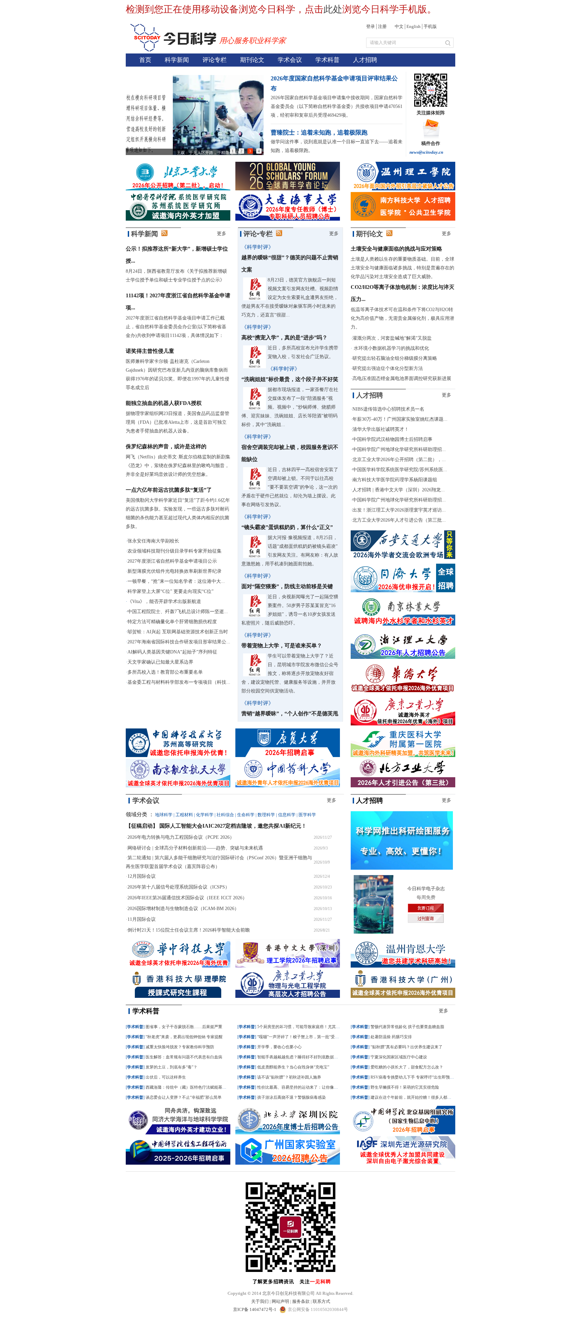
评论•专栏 (258, 233)
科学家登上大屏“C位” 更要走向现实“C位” (170, 591)
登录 (370, 26)
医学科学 (307, 814)
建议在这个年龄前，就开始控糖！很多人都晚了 (413, 1097)
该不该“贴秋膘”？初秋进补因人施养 (289, 1077)
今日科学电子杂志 (426, 888)
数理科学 (266, 814)
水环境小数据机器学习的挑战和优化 (390, 348)
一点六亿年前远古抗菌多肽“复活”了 (169, 490)
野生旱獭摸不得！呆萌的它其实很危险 (405, 1087)
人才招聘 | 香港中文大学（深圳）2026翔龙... (398, 489)
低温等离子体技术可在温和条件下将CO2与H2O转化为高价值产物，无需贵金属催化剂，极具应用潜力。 (402, 318)
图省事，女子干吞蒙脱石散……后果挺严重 (184, 1026)
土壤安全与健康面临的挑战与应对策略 (396, 249)
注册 (382, 26)
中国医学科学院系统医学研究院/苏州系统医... (399, 469)
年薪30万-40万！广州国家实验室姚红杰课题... (400, 419)
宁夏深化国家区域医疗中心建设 (399, 1057)
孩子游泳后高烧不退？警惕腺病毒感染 (291, 1097)
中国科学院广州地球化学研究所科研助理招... (399, 449)
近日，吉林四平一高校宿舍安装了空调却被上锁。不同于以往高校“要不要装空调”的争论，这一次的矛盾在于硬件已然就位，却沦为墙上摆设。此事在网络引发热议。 (289, 487)
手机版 (430, 26)
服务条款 (301, 1301)
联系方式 (321, 1301)
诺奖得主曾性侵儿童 (150, 351)
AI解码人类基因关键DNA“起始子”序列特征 (172, 651)
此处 (332, 9)
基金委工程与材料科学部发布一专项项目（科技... (178, 682)
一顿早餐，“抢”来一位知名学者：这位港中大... (176, 581)
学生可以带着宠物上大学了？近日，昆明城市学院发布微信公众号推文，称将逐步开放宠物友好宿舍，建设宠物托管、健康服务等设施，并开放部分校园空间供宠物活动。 (289, 673)
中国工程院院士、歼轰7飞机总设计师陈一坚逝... (177, 611)
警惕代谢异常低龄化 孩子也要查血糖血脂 (407, 1026)
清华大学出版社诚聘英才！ (380, 429)
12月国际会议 (141, 876)
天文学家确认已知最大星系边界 (160, 662)
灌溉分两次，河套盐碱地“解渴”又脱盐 (392, 338)
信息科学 (287, 814)
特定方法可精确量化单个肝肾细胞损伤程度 (172, 621)
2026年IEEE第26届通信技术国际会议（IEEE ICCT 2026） (187, 897)
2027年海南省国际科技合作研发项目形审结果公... (178, 641)
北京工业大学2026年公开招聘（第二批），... (399, 459)
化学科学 (205, 814)
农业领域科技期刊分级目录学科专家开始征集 (174, 551)
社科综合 (225, 814)
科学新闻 (177, 60)
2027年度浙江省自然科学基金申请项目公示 (172, 561)
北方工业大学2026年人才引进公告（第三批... (399, 520)
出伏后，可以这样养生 (166, 1077)
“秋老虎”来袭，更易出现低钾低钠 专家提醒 (184, 1036)
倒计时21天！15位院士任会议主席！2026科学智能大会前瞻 (188, 930)
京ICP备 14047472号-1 (255, 1309)
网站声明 (280, 1301)
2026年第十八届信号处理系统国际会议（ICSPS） (178, 887)
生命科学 (246, 814)
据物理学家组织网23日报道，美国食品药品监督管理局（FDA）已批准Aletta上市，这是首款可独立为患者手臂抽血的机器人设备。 (177, 422)
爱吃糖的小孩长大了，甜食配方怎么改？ (407, 1067)
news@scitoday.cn (426, 152)
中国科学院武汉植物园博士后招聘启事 (392, 439)
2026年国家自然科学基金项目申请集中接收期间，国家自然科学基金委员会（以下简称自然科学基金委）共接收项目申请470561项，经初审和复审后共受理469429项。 (336, 106)
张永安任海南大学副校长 (153, 540)
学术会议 (290, 60)
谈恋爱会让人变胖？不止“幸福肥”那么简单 (184, 1097)
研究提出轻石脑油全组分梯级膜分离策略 (394, 358)
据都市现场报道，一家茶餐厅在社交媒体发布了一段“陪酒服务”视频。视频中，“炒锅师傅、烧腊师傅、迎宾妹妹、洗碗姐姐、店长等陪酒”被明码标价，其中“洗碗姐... (289, 407)
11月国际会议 (141, 919)
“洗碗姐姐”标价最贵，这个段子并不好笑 (289, 379)
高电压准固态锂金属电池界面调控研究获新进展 (401, 378)
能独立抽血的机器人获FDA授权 (164, 403)
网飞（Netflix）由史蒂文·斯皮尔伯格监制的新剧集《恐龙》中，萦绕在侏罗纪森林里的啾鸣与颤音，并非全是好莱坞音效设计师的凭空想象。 (178, 465)
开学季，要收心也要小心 (279, 1047)
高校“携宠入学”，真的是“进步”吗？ (284, 337)
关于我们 (260, 1301)
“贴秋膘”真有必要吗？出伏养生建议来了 (406, 1047)
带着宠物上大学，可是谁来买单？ (281, 645)
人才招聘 (365, 60)
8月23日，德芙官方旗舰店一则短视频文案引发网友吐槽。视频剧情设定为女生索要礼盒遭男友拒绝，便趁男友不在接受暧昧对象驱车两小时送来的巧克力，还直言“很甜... (289, 297)
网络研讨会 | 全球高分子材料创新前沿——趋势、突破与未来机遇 (195, 848)
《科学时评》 (257, 247)
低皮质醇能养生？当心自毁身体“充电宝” (293, 1067)
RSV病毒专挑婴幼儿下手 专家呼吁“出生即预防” (413, 1077)
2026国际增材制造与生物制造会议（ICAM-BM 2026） (183, 908)
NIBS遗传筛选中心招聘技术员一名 (388, 409)
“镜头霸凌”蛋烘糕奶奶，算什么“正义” (287, 527)
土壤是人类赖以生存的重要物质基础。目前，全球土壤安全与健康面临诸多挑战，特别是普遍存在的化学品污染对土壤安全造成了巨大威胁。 (402, 268)
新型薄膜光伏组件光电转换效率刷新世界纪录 (174, 571)
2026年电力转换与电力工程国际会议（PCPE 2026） (180, 837)
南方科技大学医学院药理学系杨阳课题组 (394, 479)
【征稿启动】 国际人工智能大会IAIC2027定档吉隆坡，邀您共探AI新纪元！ (216, 826)
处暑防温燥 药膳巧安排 (391, 1036)
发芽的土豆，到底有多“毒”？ (171, 1067)
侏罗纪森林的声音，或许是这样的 (166, 446)
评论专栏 (214, 60)
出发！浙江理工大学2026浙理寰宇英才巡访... (399, 510)
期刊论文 (252, 60)
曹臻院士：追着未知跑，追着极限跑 (319, 132)
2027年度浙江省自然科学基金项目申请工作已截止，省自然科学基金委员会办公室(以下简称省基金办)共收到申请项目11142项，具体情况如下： (176, 326)
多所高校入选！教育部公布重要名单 (165, 672)
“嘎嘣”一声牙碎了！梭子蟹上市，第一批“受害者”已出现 (307, 1036)
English (413, 26)
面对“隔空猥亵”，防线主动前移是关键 (287, 586)
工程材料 (184, 814)
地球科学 (163, 814)
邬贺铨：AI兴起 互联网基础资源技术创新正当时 (177, 631)
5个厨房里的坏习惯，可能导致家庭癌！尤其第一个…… (306, 1026)
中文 (399, 26)
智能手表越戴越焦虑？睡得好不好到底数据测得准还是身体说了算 (315, 1057)
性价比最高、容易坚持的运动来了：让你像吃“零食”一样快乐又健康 (317, 1087)
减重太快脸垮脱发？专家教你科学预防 (180, 1047)
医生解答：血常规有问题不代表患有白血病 (184, 1057)
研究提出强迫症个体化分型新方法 (387, 368)
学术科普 (327, 60)
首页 (145, 60)
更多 (221, 233)
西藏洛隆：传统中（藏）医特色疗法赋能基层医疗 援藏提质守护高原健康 (211, 1087)
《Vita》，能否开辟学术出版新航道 (164, 601)
